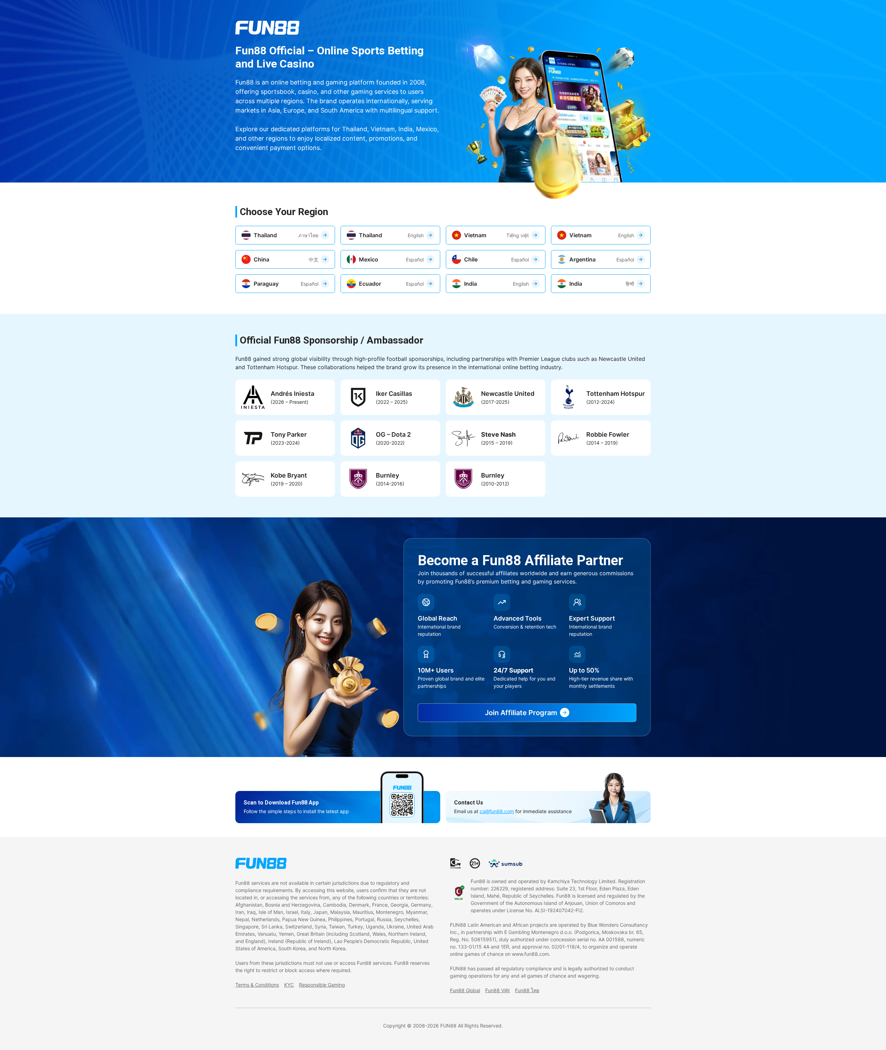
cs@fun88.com (497, 811)
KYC (289, 985)
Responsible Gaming (322, 985)
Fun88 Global (465, 990)
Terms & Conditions (257, 985)
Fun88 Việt (497, 990)
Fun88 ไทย (527, 990)
